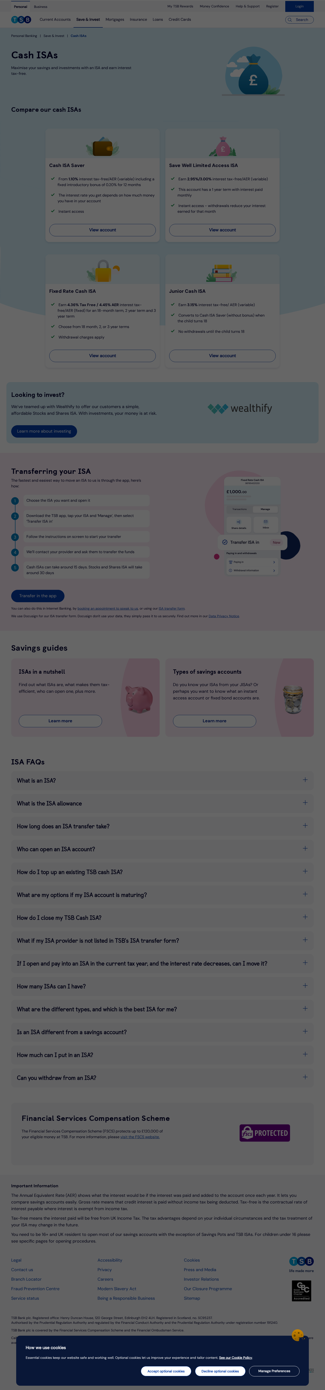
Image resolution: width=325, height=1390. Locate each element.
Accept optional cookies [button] (166, 1371)
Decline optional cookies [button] (220, 1371)
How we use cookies (46, 1347)
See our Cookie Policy (235, 1357)
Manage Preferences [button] (274, 1371)
